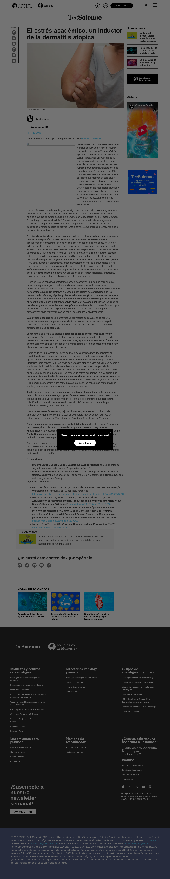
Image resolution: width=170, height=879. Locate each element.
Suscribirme (85, 442)
